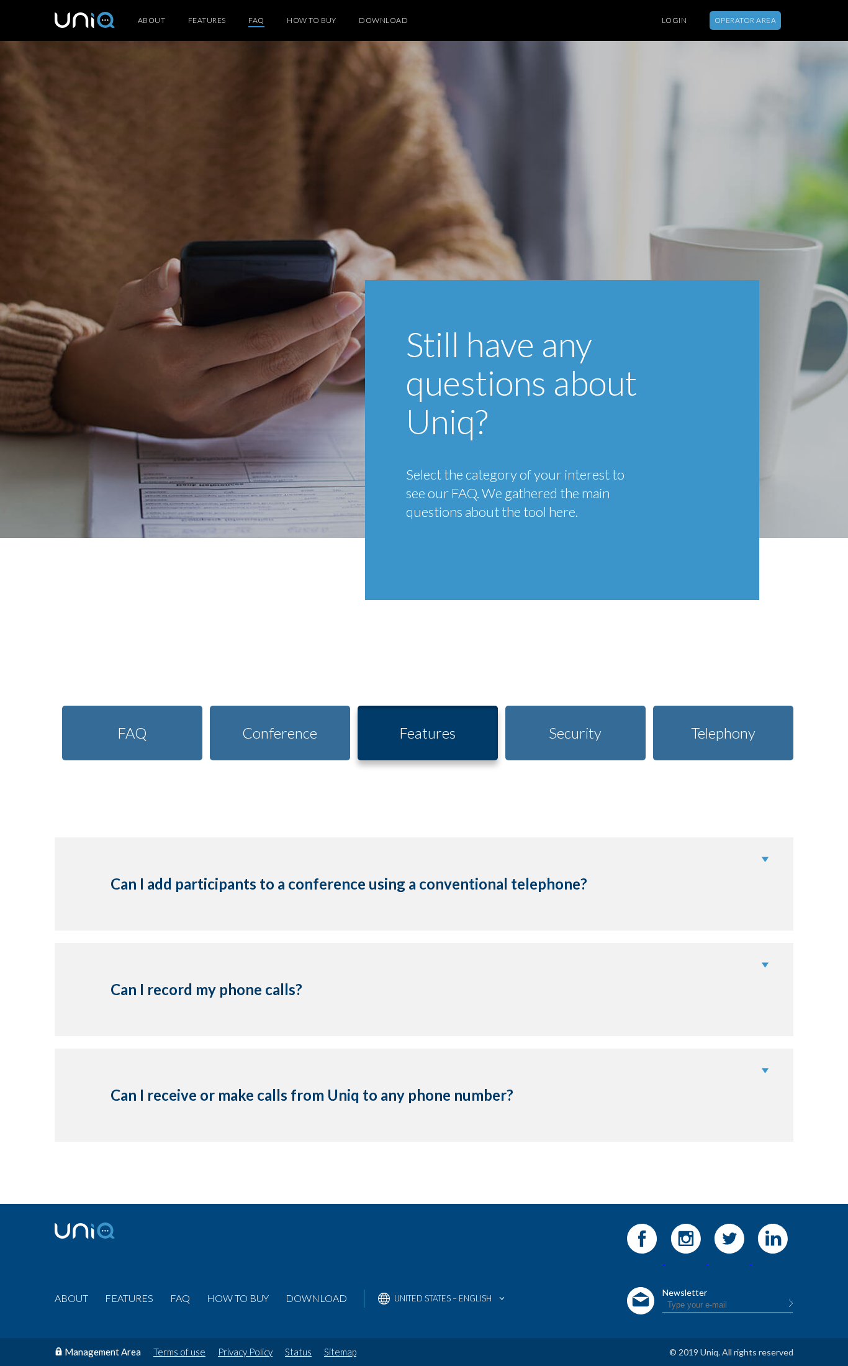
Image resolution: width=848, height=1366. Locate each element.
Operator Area (745, 20)
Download (383, 20)
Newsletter (684, 1292)
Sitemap (340, 1351)
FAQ (256, 20)
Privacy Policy (245, 1351)
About (151, 20)
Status (298, 1351)
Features (207, 20)
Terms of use (179, 1351)
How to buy (311, 20)
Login (674, 20)
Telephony (723, 733)
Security (575, 733)
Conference (279, 733)
